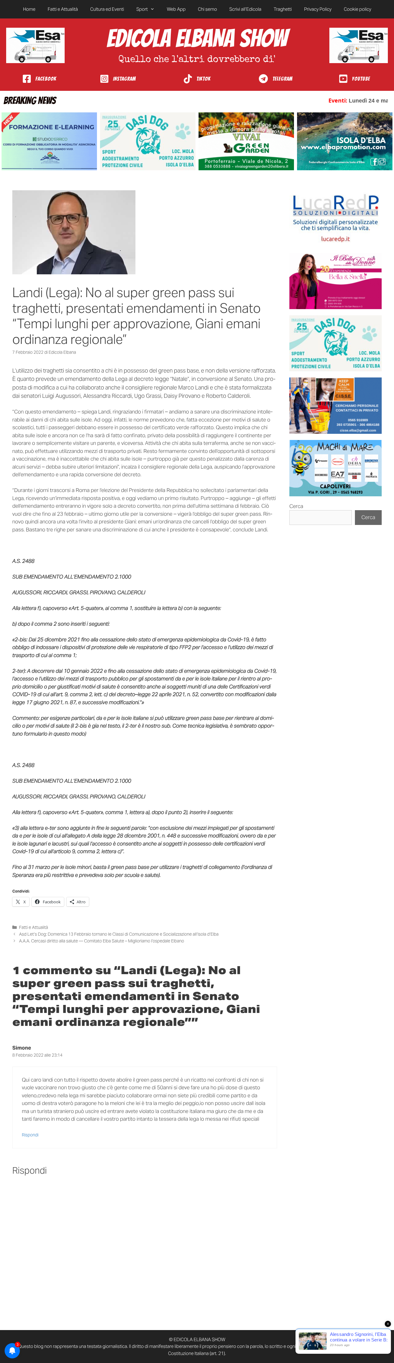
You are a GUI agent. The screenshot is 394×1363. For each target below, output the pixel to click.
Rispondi (30, 1135)
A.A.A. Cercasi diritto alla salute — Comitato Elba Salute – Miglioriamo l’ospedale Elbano (101, 941)
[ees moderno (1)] (335, 218)
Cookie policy (357, 9)
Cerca (296, 506)
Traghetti (283, 9)
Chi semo (207, 9)
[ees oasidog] (335, 343)
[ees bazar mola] (335, 405)
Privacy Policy (318, 9)
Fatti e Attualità (63, 9)
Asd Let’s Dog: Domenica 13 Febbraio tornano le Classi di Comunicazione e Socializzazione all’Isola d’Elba (119, 934)
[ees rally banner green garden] (246, 141)
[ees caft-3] (49, 141)
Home (29, 9)
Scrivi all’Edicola (245, 9)
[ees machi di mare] (335, 468)
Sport (142, 9)
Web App (176, 9)
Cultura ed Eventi (107, 9)
